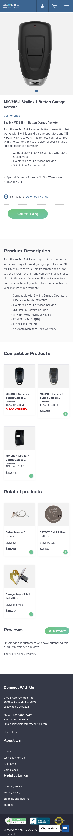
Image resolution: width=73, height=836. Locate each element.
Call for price (12, 115)
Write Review (57, 630)
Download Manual (37, 196)
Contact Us (10, 732)
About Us (9, 751)
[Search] (66, 5)
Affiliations (10, 764)
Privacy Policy (12, 792)
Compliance (11, 770)
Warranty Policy (13, 786)
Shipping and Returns (16, 798)
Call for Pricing (27, 214)
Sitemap (8, 805)
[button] (36, 91)
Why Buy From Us (14, 757)
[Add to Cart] (65, 414)
